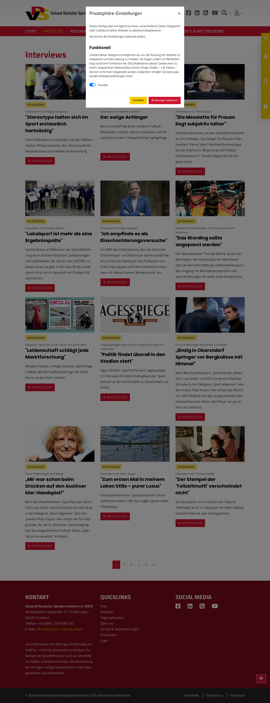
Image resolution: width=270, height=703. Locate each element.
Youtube (102, 85)
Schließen (138, 100)
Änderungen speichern (165, 100)
